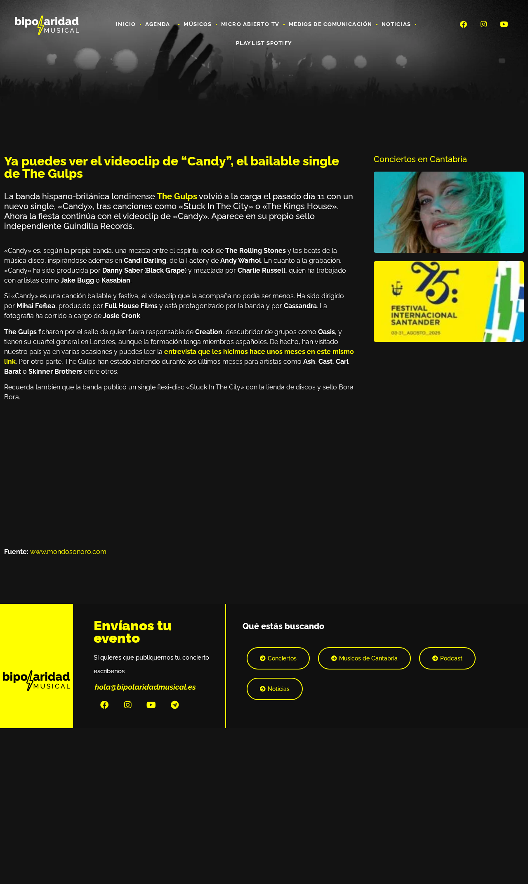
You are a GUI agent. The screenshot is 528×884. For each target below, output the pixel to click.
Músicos (198, 24)
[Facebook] (463, 24)
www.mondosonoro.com (68, 552)
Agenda (157, 24)
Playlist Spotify (264, 43)
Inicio (126, 24)
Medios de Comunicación (330, 24)
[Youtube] (504, 24)
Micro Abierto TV (250, 24)
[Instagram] (484, 24)
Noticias (396, 24)
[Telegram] (175, 705)
